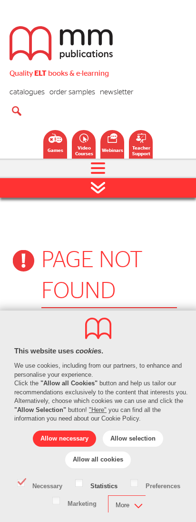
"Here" (98, 409)
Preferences (163, 485)
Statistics (104, 485)
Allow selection (133, 438)
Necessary (47, 485)
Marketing (82, 503)
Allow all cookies (98, 459)
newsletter (116, 92)
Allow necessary (64, 438)
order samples (72, 92)
